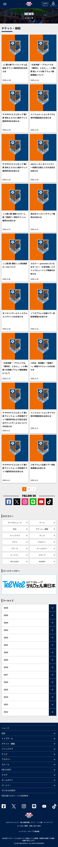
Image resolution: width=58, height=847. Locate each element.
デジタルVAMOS (8, 790)
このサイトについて (12, 822)
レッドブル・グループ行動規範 (29, 831)
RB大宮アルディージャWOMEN (15, 795)
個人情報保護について (27, 822)
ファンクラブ (14, 535)
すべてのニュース (14, 522)
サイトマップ (48, 822)
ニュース (5, 728)
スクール (14, 548)
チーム (42, 522)
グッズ (42, 535)
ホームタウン (42, 548)
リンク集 (39, 822)
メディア (42, 555)
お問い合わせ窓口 (35, 826)
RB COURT (15, 561)
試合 (14, 529)
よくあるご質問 (22, 826)
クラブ (14, 542)
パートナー (14, 555)
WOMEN (42, 561)
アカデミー (42, 542)
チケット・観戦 (42, 529)
